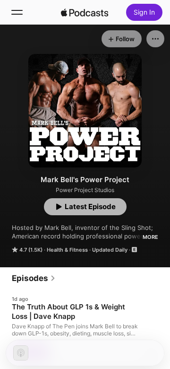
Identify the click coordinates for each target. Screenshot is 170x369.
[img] (84, 12)
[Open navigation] (17, 12)
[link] (34, 278)
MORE (150, 237)
